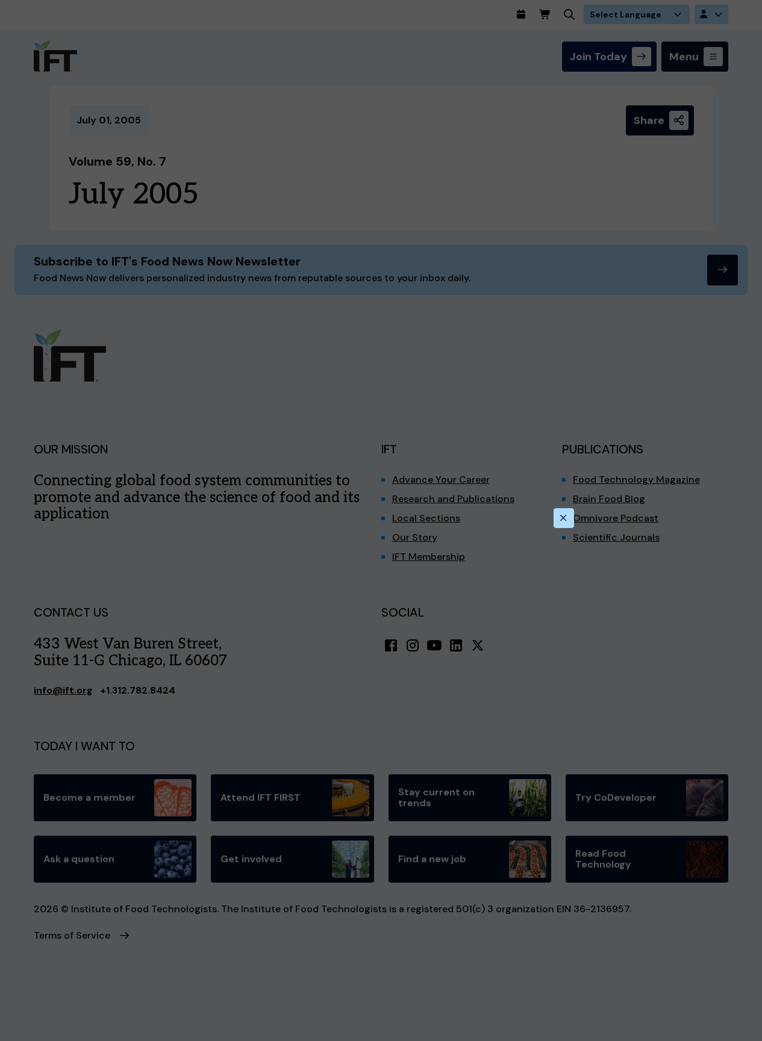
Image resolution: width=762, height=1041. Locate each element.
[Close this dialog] (564, 518)
